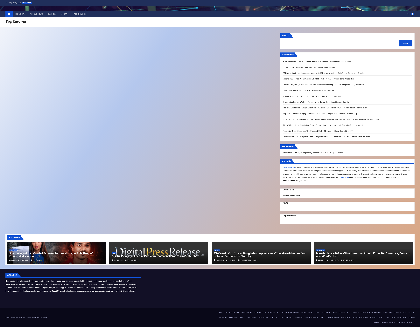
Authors (310, 312)
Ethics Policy (274, 317)
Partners (380, 317)
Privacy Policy (390, 317)
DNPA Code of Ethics (236, 317)
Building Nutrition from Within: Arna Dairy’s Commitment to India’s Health (312, 96)
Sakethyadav (348, 260)
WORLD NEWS (36, 14)
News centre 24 (289, 167)
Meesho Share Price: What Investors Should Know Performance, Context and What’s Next (318, 79)
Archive (303, 312)
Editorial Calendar (250, 317)
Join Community (346, 317)
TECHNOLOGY (80, 14)
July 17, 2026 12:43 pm (20, 260)
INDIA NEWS (20, 14)
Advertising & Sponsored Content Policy (267, 312)
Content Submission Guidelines (371, 312)
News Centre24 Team (248, 260)
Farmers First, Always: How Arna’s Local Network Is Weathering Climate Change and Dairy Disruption (323, 85)
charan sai (37, 260)
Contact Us (355, 312)
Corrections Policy (400, 312)
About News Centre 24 (232, 312)
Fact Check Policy (286, 317)
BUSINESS (52, 14)
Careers (334, 312)
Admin (135, 260)
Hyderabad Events (333, 317)
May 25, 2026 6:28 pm (122, 260)
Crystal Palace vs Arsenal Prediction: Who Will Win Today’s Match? (309, 67)
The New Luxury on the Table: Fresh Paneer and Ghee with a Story (309, 90)
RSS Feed (411, 317)
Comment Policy (344, 312)
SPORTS (65, 14)
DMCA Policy (223, 317)
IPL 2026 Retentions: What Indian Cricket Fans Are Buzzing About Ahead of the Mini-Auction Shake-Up (323, 125)
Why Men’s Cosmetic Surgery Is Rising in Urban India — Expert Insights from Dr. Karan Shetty (320, 114)
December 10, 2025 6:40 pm (329, 260)
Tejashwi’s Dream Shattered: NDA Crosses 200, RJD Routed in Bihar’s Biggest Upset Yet (318, 131)
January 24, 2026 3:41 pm (226, 260)
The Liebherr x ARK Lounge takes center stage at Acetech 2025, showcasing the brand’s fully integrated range (326, 137)
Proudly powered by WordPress (15, 317)
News (114, 253)
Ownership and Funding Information (364, 317)
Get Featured (299, 317)
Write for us (411, 322)
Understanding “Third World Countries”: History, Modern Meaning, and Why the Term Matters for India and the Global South (331, 119)
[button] (408, 14)
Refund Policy (401, 317)
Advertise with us (246, 312)
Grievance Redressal (311, 317)
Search (285, 35)
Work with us (401, 322)
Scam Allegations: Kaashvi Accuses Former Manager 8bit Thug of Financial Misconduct (317, 61)
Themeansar (43, 317)
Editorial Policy (263, 317)
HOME (323, 317)
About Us (345, 177)
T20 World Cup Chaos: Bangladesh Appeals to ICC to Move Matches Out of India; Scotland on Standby (323, 73)
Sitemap (376, 322)
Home (220, 312)
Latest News (14, 250)
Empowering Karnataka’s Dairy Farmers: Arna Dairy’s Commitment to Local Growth (316, 102)
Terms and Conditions (388, 322)
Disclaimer (411, 312)
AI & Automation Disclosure (290, 312)
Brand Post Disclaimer (323, 312)
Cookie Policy (387, 312)
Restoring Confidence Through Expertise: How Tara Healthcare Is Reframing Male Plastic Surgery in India (325, 108)
